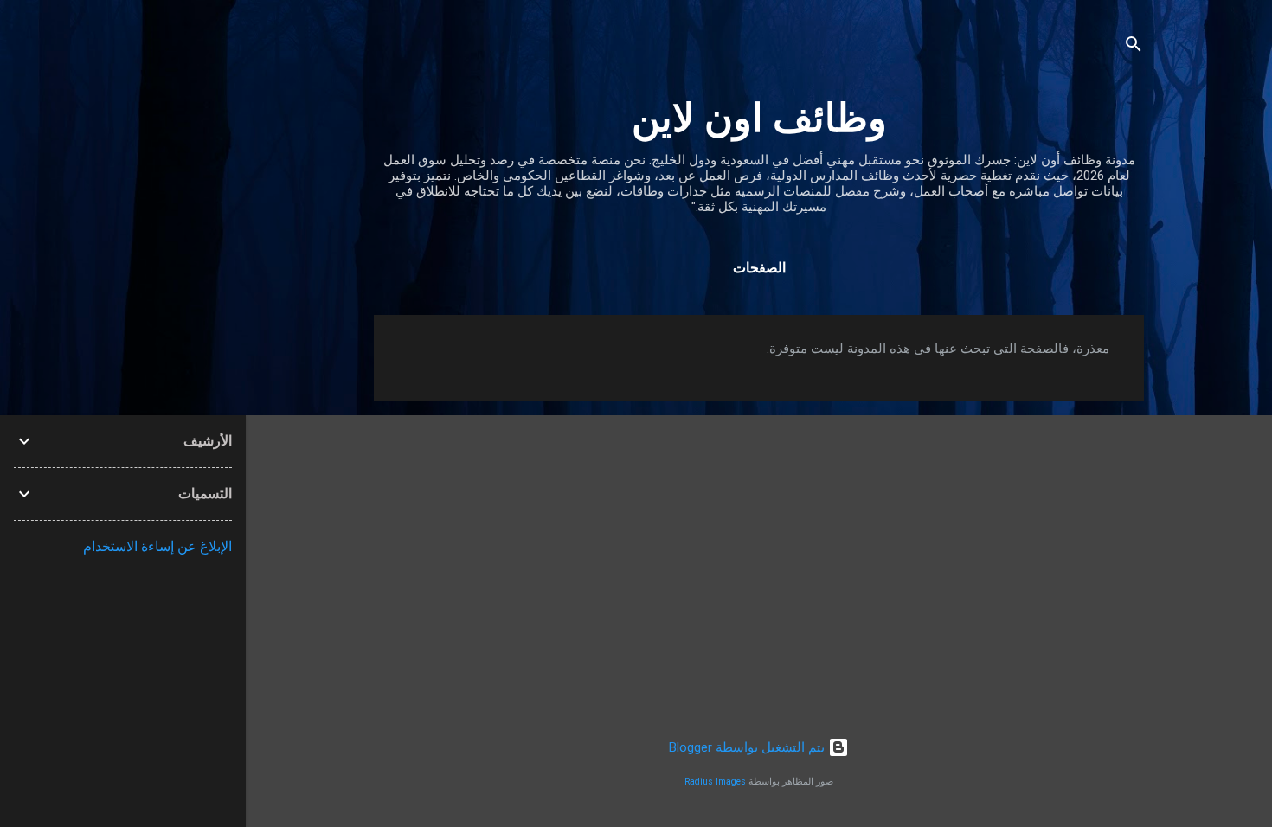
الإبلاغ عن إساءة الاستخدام (157, 546)
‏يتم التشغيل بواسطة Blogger (748, 747)
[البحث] (1133, 47)
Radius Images (715, 781)
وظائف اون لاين (759, 118)
